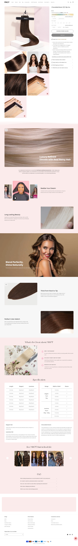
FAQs (52, 520)
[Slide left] (7, 458)
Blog (5, 520)
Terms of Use (30, 520)
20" (63, 22)
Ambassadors (30, 528)
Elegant (54, 27)
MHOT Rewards (7, 526)
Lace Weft (54, 18)
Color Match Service (55, 522)
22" (66, 22)
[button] (68, 2)
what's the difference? (69, 16)
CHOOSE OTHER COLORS (62, 31)
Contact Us (53, 519)
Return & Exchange (31, 522)
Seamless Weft (61, 18)
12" (52, 22)
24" (69, 22)
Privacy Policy (30, 519)
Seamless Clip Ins (8, 522)
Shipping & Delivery (31, 524)
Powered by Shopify (42, 543)
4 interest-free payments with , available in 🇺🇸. (59, 12)
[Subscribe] (22, 534)
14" (55, 22)
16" (58, 22)
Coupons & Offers (8, 524)
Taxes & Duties (30, 526)
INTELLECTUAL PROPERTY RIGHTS (56, 524)
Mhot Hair (37, 543)
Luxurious (59, 27)
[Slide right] (71, 458)
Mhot (5, 519)
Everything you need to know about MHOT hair (61, 56)
